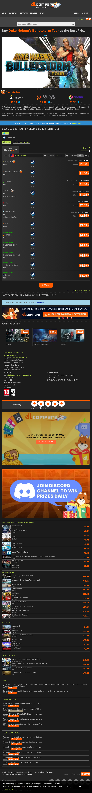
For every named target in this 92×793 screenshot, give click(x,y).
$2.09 (84, 205)
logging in (40, 302)
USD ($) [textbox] (59, 155)
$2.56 (84, 215)
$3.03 (84, 225)
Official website (10, 355)
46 (5, 205)
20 (5, 237)
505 (5, 174)
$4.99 (84, 235)
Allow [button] (81, 787)
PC (7, 133)
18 (5, 268)
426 (5, 164)
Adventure (23, 357)
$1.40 (84, 173)
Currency (50, 155)
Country (6, 155)
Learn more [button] (8, 789)
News (42, 13)
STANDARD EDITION (21, 142)
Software (24, 13)
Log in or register (81, 13)
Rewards (33, 13)
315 (5, 226)
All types (6, 142)
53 (5, 247)
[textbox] (19, 155)
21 (5, 278)
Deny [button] (69, 787)
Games (3, 13)
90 (5, 193)
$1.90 (84, 184)
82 (5, 184)
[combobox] (26, 155)
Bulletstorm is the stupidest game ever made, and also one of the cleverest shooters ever (36, 691)
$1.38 (84, 164)
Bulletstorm (76, 123)
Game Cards (13, 13)
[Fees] (80, 155)
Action (15, 357)
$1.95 (84, 194)
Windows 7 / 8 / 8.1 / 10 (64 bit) (19, 375)
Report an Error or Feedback (78, 290)
